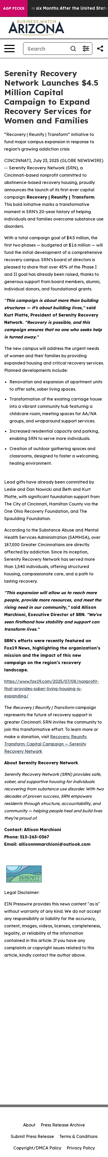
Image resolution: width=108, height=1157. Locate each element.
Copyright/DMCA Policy (37, 1147)
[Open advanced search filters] (85, 49)
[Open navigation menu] (9, 48)
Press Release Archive (63, 1125)
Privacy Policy (81, 1147)
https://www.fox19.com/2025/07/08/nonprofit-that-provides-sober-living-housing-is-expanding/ (51, 689)
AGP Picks (13, 8)
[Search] (73, 49)
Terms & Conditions (78, 1136)
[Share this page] (100, 48)
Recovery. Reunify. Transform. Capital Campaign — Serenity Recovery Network (45, 744)
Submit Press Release (32, 1136)
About (29, 1125)
